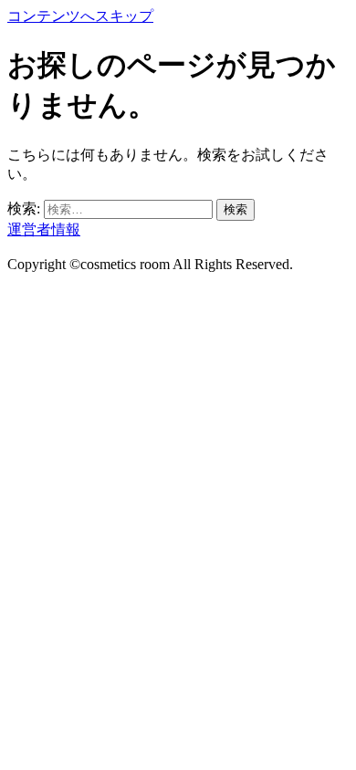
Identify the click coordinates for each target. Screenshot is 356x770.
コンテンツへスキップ (80, 16)
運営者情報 (43, 229)
